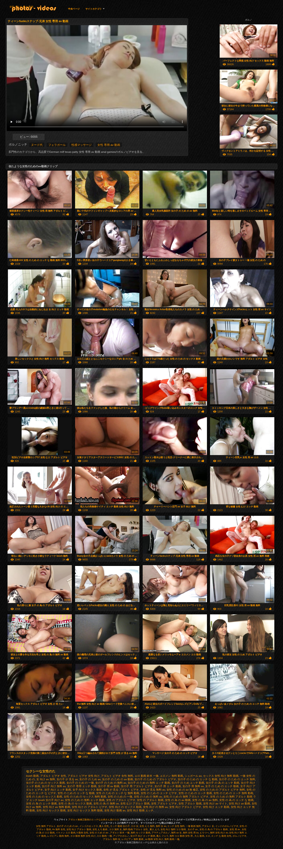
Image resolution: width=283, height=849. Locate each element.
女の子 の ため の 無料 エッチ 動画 (149, 782)
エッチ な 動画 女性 (221, 836)
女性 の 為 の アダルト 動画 (213, 829)
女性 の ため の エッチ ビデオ (159, 793)
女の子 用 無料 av (193, 786)
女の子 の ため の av (67, 826)
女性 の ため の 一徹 (120, 796)
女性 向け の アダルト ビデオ (89, 806)
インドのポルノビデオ (226, 826)
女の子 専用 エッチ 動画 (81, 786)
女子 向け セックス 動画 (87, 789)
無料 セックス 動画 (140, 832)
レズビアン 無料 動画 (132, 839)
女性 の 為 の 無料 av (106, 803)
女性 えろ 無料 (147, 826)
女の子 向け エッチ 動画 (142, 836)
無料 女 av (161, 826)
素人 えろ (154, 829)
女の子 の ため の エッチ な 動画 (197, 779)
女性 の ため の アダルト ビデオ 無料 (222, 789)
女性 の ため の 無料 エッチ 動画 (85, 800)
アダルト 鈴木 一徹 (120, 832)
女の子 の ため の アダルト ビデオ (155, 779)
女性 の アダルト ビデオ (120, 800)
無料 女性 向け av (219, 832)
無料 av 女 (176, 832)
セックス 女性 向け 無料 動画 (221, 775)
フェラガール (57, 144)
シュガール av (193, 775)
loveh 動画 (32, 775)
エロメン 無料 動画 (171, 775)
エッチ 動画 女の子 (120, 826)
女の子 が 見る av (67, 779)
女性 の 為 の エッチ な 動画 (236, 800)
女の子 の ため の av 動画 (117, 779)
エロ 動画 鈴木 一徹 (146, 775)
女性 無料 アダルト (46, 826)
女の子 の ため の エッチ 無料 (237, 779)
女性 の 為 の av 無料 (205, 800)
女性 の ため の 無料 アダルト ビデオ (185, 796)
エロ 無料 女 (115, 829)
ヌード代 (37, 144)
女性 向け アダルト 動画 (78, 829)
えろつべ (204, 832)
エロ (207, 836)
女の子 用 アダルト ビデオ (137, 786)
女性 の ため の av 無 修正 (182, 789)
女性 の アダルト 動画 (150, 800)
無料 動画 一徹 (171, 839)
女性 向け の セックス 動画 (125, 806)
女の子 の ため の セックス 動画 (45, 782)
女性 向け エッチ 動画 (216, 806)
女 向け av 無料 (45, 779)
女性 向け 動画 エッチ (140, 810)
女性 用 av (235, 829)
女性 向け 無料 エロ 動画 (174, 829)
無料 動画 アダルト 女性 (135, 829)
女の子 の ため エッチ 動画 (188, 782)
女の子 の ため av (89, 779)
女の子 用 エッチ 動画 (167, 786)
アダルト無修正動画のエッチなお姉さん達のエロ (94, 819)
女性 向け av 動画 (239, 803)
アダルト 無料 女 (111, 839)
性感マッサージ (81, 144)
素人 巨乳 (104, 826)
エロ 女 (134, 826)
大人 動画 (199, 836)
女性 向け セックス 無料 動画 (85, 810)
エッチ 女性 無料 (176, 826)
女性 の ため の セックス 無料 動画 (85, 796)
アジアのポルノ (121, 836)
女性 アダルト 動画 (190, 803)
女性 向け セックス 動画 (51, 810)
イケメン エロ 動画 (65, 832)
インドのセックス (89, 826)
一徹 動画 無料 (193, 826)
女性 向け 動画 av (114, 810)
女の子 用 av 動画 (108, 786)
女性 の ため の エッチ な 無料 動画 (117, 793)
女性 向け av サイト (215, 803)
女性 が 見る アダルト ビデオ (121, 789)
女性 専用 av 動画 (108, 144)
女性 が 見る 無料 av (152, 789)
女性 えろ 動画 (100, 829)
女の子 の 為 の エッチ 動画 (222, 782)
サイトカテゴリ (93, 8)
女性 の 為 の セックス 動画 (75, 803)
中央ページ (74, 8)
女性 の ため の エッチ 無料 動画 (233, 793)
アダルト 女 (208, 826)
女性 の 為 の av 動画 (178, 800)
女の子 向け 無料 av (54, 786)
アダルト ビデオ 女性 (53, 775)
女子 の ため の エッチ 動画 (222, 786)
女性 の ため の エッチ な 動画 (76, 793)
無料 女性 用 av (190, 832)
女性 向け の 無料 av (155, 806)
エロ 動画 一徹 (104, 836)
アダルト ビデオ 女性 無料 (117, 775)
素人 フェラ (162, 836)
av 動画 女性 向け (154, 839)
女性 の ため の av (99, 832)
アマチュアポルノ (161, 832)
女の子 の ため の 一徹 (80, 782)
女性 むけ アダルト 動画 (135, 803)
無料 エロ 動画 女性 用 (181, 836)
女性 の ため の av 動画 (21, 6)
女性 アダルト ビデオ (164, 803)
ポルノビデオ (239, 836)
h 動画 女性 (82, 832)
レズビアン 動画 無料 (58, 836)
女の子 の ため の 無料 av (110, 782)
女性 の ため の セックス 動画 (44, 796)
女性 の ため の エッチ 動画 (195, 793)
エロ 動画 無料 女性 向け (83, 836)
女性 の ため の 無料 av (148, 796)
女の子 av (193, 829)
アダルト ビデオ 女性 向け (84, 775)
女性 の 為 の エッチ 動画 (41, 803)
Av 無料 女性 (58, 829)
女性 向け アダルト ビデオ (185, 806)
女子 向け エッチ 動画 (57, 789)
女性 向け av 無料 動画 (56, 806)
